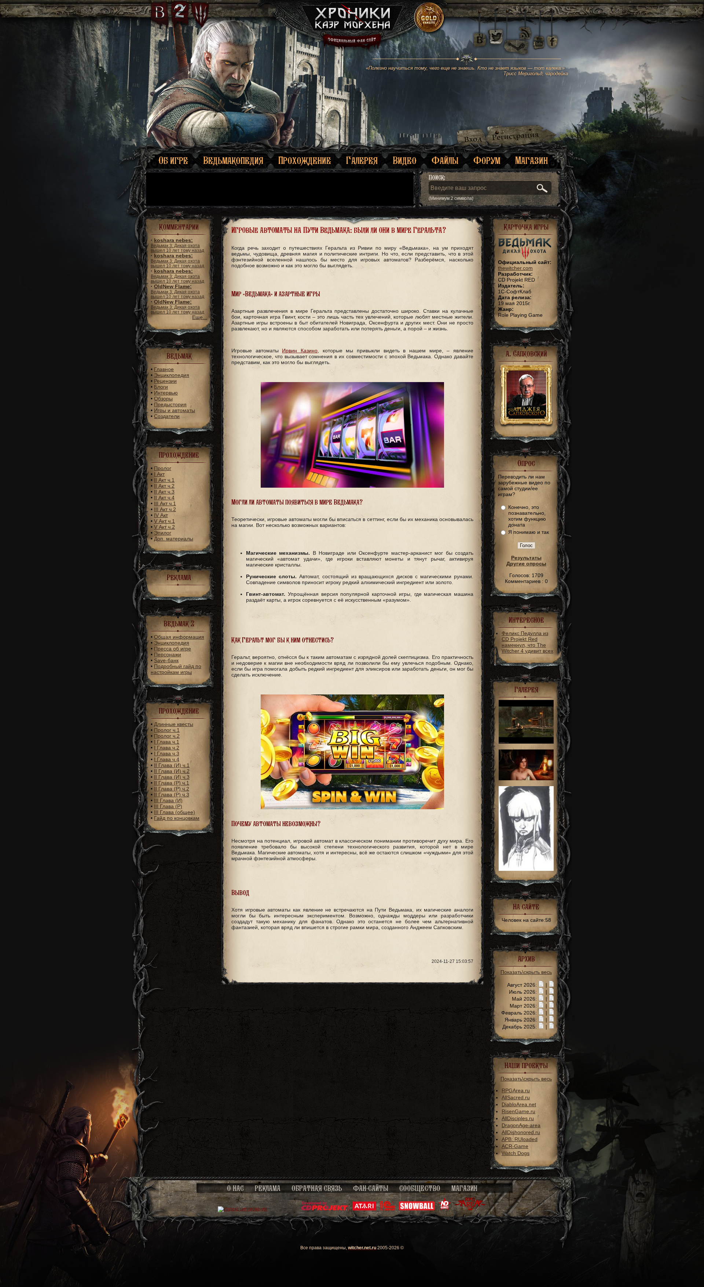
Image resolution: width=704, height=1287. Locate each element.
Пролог (162, 468)
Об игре (173, 160)
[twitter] (495, 36)
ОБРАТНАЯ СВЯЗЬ (317, 1188)
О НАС (235, 1188)
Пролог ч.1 (167, 730)
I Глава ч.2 (166, 748)
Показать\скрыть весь (526, 972)
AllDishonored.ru (521, 1132)
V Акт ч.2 (164, 527)
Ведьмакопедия (233, 160)
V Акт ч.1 (164, 521)
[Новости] (541, 985)
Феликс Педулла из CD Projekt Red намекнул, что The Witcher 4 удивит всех (527, 642)
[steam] (517, 36)
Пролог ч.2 (167, 736)
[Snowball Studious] (417, 1208)
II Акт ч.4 (164, 497)
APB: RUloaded (520, 1139)
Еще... (199, 317)
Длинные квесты (173, 724)
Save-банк (166, 660)
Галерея (362, 160)
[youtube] (539, 36)
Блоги (161, 387)
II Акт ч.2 (164, 486)
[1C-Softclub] (387, 1208)
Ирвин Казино (300, 350)
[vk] (479, 36)
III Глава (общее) (174, 812)
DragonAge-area (521, 1125)
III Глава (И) (168, 800)
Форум (486, 160)
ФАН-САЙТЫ (370, 1188)
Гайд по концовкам (176, 818)
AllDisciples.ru (518, 1118)
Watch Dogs (515, 1153)
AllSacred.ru (516, 1097)
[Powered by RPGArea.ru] (470, 1208)
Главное (164, 369)
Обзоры (163, 399)
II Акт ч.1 (164, 480)
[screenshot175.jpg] (526, 869)
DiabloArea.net (519, 1104)
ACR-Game (515, 1146)
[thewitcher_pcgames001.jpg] (526, 742)
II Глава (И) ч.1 (172, 765)
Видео (405, 160)
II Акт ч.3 (164, 492)
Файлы (445, 160)
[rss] (525, 28)
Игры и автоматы (174, 410)
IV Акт (161, 515)
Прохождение (304, 160)
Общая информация (179, 637)
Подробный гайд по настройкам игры (176, 669)
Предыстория (170, 404)
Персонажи (167, 654)
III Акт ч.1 (165, 503)
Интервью (166, 393)
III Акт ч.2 (165, 509)
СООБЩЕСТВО (419, 1188)
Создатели (167, 416)
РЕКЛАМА (267, 1188)
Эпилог (162, 533)
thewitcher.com (515, 268)
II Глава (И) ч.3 (172, 777)
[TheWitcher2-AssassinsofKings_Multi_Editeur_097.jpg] (526, 778)
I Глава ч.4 (166, 759)
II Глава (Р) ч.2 (171, 789)
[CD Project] (325, 1208)
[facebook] (552, 36)
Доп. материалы (173, 539)
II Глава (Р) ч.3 (171, 795)
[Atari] (364, 1208)
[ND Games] (444, 1208)
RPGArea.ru (516, 1090)
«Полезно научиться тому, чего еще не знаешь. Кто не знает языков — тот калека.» (467, 70)
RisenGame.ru (518, 1111)
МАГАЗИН (464, 1188)
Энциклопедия (171, 375)
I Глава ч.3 (166, 753)
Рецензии (165, 381)
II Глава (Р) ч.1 (171, 783)
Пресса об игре (172, 649)
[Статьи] (551, 985)
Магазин (531, 160)
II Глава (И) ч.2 (172, 771)
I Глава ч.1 (166, 742)
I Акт (159, 474)
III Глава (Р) (168, 806)
